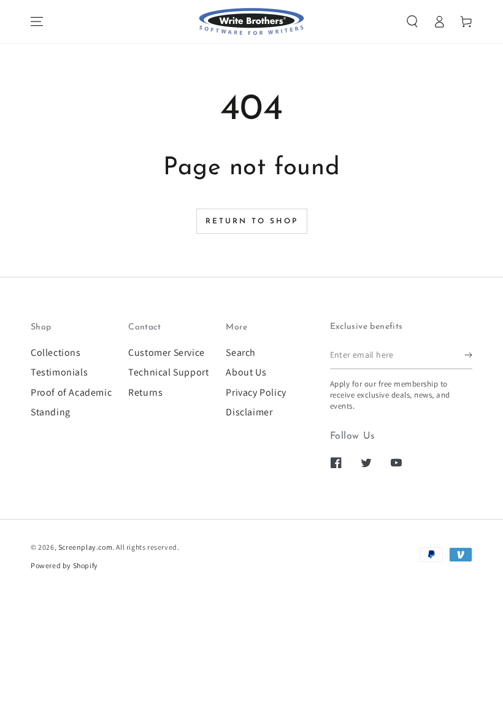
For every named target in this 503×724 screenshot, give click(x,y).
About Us (246, 372)
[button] (412, 21)
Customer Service (166, 352)
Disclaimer (249, 412)
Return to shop (251, 221)
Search (241, 352)
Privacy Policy (256, 392)
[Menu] (36, 21)
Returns (145, 392)
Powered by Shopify (64, 565)
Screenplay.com (85, 547)
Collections (56, 352)
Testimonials (59, 372)
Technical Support (168, 372)
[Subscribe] (468, 355)
